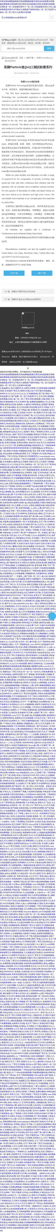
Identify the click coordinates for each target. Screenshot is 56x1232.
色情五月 (3, 1171)
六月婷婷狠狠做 (48, 579)
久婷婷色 (12, 527)
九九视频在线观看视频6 (46, 832)
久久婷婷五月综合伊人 (17, 955)
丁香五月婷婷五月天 (37, 527)
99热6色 (26, 1184)
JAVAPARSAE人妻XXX (31, 742)
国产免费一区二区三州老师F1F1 (24, 396)
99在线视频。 (33, 1173)
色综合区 (10, 1037)
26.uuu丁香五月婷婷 (11, 846)
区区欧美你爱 (41, 563)
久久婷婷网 (26, 601)
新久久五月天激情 (42, 723)
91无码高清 (39, 1078)
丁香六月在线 (47, 830)
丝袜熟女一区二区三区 (34, 464)
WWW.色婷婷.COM (45, 1171)
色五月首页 (35, 1217)
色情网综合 (42, 800)
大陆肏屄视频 (19, 1045)
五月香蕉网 (49, 884)
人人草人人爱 (35, 508)
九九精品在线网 (23, 922)
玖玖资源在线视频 (10, 1007)
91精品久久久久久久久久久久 (41, 661)
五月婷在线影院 (45, 824)
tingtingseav (42, 759)
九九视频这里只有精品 (33, 952)
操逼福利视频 (43, 931)
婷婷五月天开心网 (44, 413)
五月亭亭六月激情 (48, 492)
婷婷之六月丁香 (25, 936)
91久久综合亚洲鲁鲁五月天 (25, 966)
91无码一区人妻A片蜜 (27, 642)
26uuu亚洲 (33, 824)
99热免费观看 (47, 672)
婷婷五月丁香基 (6, 489)
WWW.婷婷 (42, 688)
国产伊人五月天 (37, 524)
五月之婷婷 (4, 1192)
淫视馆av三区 (46, 1031)
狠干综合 (29, 1132)
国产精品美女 (27, 988)
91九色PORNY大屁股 (19, 1053)
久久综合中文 (5, 571)
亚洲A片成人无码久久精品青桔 (12, 816)
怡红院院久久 (26, 756)
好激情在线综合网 (35, 1201)
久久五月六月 (42, 966)
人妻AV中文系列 (48, 549)
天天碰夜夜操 (32, 393)
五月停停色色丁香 (45, 473)
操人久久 (17, 535)
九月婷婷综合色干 (17, 1004)
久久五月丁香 (10, 445)
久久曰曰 (15, 669)
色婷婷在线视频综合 (45, 933)
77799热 (22, 710)
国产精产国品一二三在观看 (28, 734)
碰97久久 (8, 603)
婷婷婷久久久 (44, 617)
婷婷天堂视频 (32, 584)
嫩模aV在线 (17, 546)
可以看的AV (30, 794)
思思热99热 (27, 764)
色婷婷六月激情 (11, 617)
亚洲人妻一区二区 (15, 999)
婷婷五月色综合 (40, 437)
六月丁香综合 (10, 1075)
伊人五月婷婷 (15, 742)
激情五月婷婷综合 (35, 663)
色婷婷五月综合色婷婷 (16, 753)
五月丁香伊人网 (29, 1143)
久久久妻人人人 (42, 1007)
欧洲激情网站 (23, 901)
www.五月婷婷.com (47, 516)
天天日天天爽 (26, 846)
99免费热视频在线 (39, 1072)
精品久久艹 (11, 1072)
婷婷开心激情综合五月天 (45, 704)
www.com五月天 (11, 650)
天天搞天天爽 (43, 1220)
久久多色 (38, 841)
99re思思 (24, 516)
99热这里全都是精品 (42, 1029)
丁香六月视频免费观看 (24, 639)
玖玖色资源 (39, 628)
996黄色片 (4, 663)
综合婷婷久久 (13, 721)
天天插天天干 (34, 421)
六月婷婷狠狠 (16, 759)
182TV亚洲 (25, 1206)
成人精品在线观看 (31, 503)
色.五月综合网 (22, 407)
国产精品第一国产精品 (34, 781)
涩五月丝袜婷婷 (36, 972)
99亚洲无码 (48, 819)
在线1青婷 (45, 399)
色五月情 (10, 511)
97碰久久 (6, 623)
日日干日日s (12, 901)
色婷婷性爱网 (27, 1097)
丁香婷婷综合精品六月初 (18, 1031)
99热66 (33, 898)
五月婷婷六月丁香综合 (9, 707)
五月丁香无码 (49, 464)
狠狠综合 (6, 672)
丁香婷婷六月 (25, 890)
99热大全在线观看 (44, 950)
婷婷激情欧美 (6, 835)
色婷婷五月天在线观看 (24, 718)
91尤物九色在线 (16, 1135)
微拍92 (35, 912)
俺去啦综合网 (31, 590)
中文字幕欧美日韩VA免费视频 (33, 636)
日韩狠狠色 (27, 789)
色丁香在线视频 (40, 1116)
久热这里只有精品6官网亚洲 (11, 1067)
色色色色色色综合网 (42, 481)
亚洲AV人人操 (29, 1067)
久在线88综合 (37, 811)
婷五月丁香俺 (19, 688)
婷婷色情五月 (37, 445)
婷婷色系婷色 (8, 718)
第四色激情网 (5, 669)
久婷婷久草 (11, 876)
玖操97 (6, 1094)
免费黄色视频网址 (37, 402)
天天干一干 (24, 702)
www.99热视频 (38, 884)
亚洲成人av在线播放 (16, 579)
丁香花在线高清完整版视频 (33, 1070)
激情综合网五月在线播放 (37, 1127)
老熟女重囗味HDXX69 (19, 467)
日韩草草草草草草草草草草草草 (15, 448)
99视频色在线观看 (27, 633)
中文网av (15, 884)
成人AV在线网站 (33, 1051)
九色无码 (36, 1105)
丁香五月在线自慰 (44, 1143)
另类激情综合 (41, 573)
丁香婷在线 (35, 571)
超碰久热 (28, 715)
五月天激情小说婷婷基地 (36, 751)
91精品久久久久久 (10, 1081)
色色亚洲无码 (30, 1042)
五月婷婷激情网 (23, 1211)
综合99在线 (4, 582)
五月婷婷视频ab (35, 448)
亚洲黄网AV (18, 871)
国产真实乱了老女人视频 (15, 691)
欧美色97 (29, 481)
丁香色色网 (49, 546)
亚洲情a (22, 1026)
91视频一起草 (12, 854)
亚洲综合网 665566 (39, 969)
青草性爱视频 (25, 884)
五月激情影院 (13, 699)
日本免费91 (7, 462)
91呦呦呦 (4, 1141)
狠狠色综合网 (36, 1081)
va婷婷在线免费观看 (16, 628)
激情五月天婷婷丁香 (24, 415)
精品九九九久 (29, 767)
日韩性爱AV (13, 914)
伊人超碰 (36, 601)
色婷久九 (3, 642)
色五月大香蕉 (43, 407)
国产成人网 (33, 516)
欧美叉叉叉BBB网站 (8, 1225)
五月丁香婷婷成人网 (8, 1105)
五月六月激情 (46, 1048)
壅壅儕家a (30, 841)
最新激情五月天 (11, 557)
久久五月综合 (39, 415)
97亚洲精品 (4, 710)
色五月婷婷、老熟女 (43, 786)
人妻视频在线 (40, 1102)
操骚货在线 (39, 505)
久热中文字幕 (15, 582)
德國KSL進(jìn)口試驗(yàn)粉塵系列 (26, 299)
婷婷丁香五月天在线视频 (23, 434)
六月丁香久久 (10, 584)
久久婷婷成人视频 (15, 620)
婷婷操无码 (20, 423)
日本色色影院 (29, 732)
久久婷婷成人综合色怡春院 (14, 440)
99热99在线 (49, 1168)
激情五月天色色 (13, 830)
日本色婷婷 (28, 1029)
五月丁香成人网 (23, 410)
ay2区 (41, 993)
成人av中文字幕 (13, 1206)
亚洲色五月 (35, 410)
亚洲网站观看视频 (24, 445)
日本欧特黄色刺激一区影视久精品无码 (20, 426)
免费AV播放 (40, 1091)
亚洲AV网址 (5, 906)
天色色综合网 (40, 862)
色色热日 (13, 519)
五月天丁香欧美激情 (42, 838)
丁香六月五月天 (46, 538)
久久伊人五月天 (14, 852)
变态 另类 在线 (39, 451)
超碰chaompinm (42, 612)
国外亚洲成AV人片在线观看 (37, 655)
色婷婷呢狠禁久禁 (10, 647)
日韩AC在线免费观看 (46, 693)
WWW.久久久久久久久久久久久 (13, 393)
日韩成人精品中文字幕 (23, 1124)
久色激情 (31, 974)
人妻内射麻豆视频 (23, 811)
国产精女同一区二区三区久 (23, 786)
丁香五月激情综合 (31, 1135)
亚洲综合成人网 (6, 494)
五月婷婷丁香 (8, 1160)
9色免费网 (38, 797)
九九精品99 (42, 590)
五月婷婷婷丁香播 (18, 792)
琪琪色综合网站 (46, 603)
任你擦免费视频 (15, 1187)
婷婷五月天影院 (9, 410)
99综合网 (33, 407)
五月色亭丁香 (16, 533)
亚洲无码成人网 (34, 429)
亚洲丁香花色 (37, 890)
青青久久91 (14, 1094)
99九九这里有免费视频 (37, 895)
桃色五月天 (4, 519)
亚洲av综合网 (24, 917)
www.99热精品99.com (24, 772)
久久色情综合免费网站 (42, 1124)
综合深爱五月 (27, 852)
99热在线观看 (23, 1225)
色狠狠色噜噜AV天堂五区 (38, 980)
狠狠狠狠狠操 (17, 952)
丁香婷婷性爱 (37, 483)
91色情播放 (7, 1181)
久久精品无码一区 (24, 873)
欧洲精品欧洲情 (19, 453)
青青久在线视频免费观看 (38, 737)
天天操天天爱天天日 (46, 475)
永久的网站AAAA (31, 909)
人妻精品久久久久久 (25, 609)
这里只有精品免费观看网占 (20, 483)
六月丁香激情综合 (22, 644)
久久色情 (48, 524)
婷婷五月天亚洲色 (17, 1132)
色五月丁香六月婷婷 (13, 1015)
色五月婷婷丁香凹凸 (19, 824)
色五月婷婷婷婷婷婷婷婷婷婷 (37, 1004)
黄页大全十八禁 (36, 1184)
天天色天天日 (39, 718)
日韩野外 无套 (30, 473)
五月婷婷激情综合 (16, 473)
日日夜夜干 (19, 552)
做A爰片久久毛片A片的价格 (11, 1168)
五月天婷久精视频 (46, 396)
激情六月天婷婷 (29, 759)
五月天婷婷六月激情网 (38, 541)
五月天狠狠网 (29, 906)
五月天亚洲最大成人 (33, 552)
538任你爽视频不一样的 (40, 1056)
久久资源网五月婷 (20, 661)
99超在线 (16, 827)
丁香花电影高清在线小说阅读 (18, 969)
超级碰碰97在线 (25, 557)
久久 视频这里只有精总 (27, 519)
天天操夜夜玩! (19, 1181)
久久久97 (29, 628)
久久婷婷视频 (46, 1105)
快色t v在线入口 (14, 1102)
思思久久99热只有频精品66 (16, 745)
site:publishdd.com (21, 603)
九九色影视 (4, 1004)
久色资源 (3, 712)
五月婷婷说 (12, 437)
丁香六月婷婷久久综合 (17, 947)
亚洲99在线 (4, 808)
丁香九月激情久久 (41, 1086)
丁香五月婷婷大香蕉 (23, 511)
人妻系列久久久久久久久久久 (12, 1042)
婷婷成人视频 (37, 961)
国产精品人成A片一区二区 (44, 1064)
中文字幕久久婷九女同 (23, 494)
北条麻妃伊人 (17, 1059)
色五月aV (9, 554)
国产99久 (46, 508)
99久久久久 (7, 1149)
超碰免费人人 (12, 1056)
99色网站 (48, 972)
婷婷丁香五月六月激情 (9, 936)
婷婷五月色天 (22, 421)
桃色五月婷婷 (15, 601)
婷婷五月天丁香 (11, 508)
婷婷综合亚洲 (10, 404)
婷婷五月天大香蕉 (43, 865)
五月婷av (49, 860)
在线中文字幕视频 (14, 475)
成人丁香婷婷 (15, 1113)
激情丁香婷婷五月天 (46, 977)
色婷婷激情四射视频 (46, 710)
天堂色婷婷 (37, 854)
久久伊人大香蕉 (27, 505)
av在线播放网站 (9, 1211)
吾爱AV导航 (5, 560)
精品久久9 (40, 1067)
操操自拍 (27, 999)
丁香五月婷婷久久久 (23, 1061)
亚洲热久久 (37, 1138)
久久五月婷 (18, 1029)
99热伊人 (17, 887)
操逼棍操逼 (32, 710)
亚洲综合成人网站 (35, 513)
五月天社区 (18, 849)
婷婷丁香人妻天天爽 (42, 1132)
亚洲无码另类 (25, 699)
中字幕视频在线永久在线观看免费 (31, 677)
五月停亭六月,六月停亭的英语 (24, 653)
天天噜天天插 (34, 549)
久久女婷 (39, 459)
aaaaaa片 (4, 1138)
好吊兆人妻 (42, 1209)
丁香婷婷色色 (23, 1056)
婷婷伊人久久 (47, 497)
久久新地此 (28, 1078)
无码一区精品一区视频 (29, 530)
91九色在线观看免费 (26, 1007)
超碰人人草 (24, 1171)
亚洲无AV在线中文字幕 (43, 1113)
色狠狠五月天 (24, 1081)
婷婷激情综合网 (29, 832)
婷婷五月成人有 (26, 391)
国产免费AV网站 (13, 1100)
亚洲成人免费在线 (10, 1217)
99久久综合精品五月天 (40, 922)
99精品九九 (26, 1195)
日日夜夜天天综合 (25, 437)
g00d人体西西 (10, 873)
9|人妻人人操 (33, 489)
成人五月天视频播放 (26, 612)
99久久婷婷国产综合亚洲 (10, 636)
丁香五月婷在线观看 (32, 399)
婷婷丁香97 (29, 871)
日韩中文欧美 (37, 819)
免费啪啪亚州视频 (11, 1026)
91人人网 (32, 778)
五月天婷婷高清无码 (27, 650)
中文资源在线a (32, 522)
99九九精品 (7, 524)
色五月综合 (4, 702)
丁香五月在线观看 (27, 459)
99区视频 (48, 887)
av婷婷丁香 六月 (40, 712)
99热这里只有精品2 (41, 756)
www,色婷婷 (5, 590)
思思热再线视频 (25, 854)
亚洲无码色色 (37, 669)
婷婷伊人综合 (26, 827)
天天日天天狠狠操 (24, 1119)
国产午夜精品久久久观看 (27, 800)
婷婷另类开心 (44, 696)
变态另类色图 (12, 991)
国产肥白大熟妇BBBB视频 (38, 882)
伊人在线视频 (25, 669)
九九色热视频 (28, 892)
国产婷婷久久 (49, 486)
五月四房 (21, 413)
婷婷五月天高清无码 (41, 846)
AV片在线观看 (8, 903)
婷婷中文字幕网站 (40, 1119)
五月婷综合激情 (28, 1102)
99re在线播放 (28, 546)
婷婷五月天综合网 (37, 1225)
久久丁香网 (18, 813)
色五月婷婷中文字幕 (32, 593)
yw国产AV (12, 1086)
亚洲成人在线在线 (22, 972)
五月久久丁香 (38, 887)
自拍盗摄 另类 (40, 1097)
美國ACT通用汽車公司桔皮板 (23, 291)
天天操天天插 (39, 822)
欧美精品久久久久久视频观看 (22, 704)
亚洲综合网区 (22, 443)
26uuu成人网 (33, 745)
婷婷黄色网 (20, 802)
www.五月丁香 (18, 715)
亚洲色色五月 (45, 734)
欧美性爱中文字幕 (19, 1173)
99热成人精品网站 (15, 1078)
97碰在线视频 (15, 789)
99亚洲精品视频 (14, 1190)
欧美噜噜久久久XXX (25, 862)
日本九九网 (17, 835)
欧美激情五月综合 (47, 813)
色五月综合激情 (11, 917)
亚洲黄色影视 (10, 680)
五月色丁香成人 (36, 1089)
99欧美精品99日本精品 (12, 497)
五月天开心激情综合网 (16, 996)
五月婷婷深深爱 (28, 942)
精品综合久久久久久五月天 (16, 1203)
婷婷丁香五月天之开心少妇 (35, 1228)
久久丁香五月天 (35, 805)
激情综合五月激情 (20, 462)
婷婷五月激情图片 (33, 579)
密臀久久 (40, 650)
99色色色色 (4, 1053)
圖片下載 (42, 273)
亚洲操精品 (14, 702)
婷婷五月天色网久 (26, 838)
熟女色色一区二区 (39, 999)
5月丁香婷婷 (10, 486)
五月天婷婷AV (21, 513)
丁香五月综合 (27, 595)
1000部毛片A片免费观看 (27, 680)
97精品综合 (44, 1192)
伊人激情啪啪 (39, 852)
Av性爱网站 (34, 1192)
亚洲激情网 (7, 683)
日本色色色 (39, 546)
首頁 (21, 58)
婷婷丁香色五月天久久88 (44, 1045)
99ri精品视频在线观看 (24, 631)
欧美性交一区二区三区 (19, 805)
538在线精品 (49, 1222)
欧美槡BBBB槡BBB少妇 (33, 1222)
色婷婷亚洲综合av (21, 843)
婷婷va (18, 942)
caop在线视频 (15, 658)
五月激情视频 (27, 1116)
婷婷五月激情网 (17, 906)
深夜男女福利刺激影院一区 (14, 522)
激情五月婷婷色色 (33, 404)
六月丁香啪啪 (48, 1138)
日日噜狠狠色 (27, 797)
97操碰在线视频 (35, 658)
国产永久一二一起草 (17, 1051)
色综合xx (29, 1064)
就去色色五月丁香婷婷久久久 (42, 1040)
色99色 (33, 1171)
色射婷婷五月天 (49, 1002)
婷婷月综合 (45, 601)
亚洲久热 (29, 1045)
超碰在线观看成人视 (35, 985)
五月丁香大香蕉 (9, 775)
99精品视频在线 (40, 1160)
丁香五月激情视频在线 (29, 721)
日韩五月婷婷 (21, 1091)
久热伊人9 (47, 1206)
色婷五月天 (48, 753)
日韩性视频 (27, 1021)
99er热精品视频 (40, 1154)
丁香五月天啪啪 (18, 1064)
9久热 (44, 742)
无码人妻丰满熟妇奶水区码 (39, 418)
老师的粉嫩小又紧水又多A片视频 (40, 903)
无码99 (19, 486)
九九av (34, 535)
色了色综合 (14, 459)
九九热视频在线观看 (11, 516)
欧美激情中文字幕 (25, 712)
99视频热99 (30, 573)
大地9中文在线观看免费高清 (30, 598)
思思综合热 (10, 1002)
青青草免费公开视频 (43, 674)
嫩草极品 (34, 702)
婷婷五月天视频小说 (16, 841)
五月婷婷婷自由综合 (37, 991)
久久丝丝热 (4, 601)
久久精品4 (7, 895)
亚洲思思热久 (45, 1018)
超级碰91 (34, 993)
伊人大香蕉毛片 (30, 1209)
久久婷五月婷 (35, 843)
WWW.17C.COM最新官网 (21, 560)
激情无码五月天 (44, 958)
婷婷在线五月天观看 (30, 623)
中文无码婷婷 (19, 726)
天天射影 (35, 538)
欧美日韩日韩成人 (17, 794)
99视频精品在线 (25, 451)
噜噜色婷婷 (16, 623)
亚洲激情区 (19, 781)
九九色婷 (18, 554)
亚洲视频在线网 (39, 715)
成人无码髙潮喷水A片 (21, 492)
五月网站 (30, 1026)
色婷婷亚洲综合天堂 (36, 1151)
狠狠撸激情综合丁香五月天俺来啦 (34, 729)
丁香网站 (31, 1091)
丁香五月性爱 (43, 680)
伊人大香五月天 (39, 494)
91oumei (27, 912)
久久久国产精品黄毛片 (21, 571)
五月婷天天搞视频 (19, 1201)
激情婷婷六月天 (24, 740)
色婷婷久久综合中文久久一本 (40, 748)
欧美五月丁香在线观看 (43, 595)
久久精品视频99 (41, 1026)
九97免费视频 (42, 426)
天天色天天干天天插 (13, 1097)
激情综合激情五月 (12, 931)
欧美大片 (19, 1010)
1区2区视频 (13, 1157)
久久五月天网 (48, 805)
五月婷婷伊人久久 (14, 988)
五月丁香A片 (33, 696)
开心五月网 (16, 1198)
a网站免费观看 (16, 1021)
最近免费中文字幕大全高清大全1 (16, 993)
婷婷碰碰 (43, 683)
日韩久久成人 (20, 903)
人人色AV (38, 892)
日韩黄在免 (17, 683)
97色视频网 (21, 958)
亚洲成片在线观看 (19, 895)
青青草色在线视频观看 (12, 1070)
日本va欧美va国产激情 (43, 1075)
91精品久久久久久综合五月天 (12, 464)
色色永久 (47, 1184)
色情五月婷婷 (22, 541)
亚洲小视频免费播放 (42, 685)
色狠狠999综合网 (7, 552)
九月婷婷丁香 (39, 772)
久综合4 (47, 1061)
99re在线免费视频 (24, 1072)
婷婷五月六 (9, 1061)
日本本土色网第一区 (40, 1111)
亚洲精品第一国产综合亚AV (37, 726)
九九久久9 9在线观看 (18, 663)
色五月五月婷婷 (24, 1214)
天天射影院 (7, 1130)
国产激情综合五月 (14, 563)
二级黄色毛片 (36, 1206)
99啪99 (11, 772)
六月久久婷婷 (17, 1146)
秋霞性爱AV (39, 1157)
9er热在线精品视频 (26, 860)
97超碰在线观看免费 (30, 1187)
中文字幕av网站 (9, 407)
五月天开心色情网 (42, 609)
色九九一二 (4, 742)
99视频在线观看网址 (23, 770)
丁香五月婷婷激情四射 (27, 977)
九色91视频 (11, 985)
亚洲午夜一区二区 (12, 1111)
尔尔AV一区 (31, 413)
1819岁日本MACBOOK (12, 892)
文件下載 (14, 273)
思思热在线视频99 (40, 936)
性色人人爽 (14, 729)
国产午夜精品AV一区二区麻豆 (35, 533)
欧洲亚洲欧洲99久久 (28, 931)
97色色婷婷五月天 (40, 789)
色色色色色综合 (43, 653)
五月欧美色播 (27, 1154)
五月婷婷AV (31, 950)
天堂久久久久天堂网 (30, 1018)
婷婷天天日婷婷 (21, 778)
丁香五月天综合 (30, 849)
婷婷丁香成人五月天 (32, 620)
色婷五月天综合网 (24, 1105)
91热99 (11, 614)
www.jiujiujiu (45, 456)
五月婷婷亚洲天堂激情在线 (32, 1100)
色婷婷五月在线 (18, 1023)
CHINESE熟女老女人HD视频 (37, 691)
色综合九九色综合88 (11, 1179)
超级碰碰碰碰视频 (12, 685)
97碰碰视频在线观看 (22, 478)
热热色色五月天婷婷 (21, 524)
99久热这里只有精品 (15, 593)
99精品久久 (33, 617)
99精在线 (6, 533)
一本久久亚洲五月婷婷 (32, 497)
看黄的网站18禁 (9, 1121)
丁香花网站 (20, 822)
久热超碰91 (4, 388)
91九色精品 (20, 950)
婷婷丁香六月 (12, 1214)
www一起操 (16, 982)
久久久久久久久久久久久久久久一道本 (28, 1012)
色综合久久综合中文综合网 (33, 606)
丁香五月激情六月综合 (19, 1192)
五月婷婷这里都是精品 (40, 868)
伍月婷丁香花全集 (47, 587)
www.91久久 (48, 666)
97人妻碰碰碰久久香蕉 (44, 633)
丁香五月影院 (31, 440)
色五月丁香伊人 (32, 1023)
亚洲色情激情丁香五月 (38, 1053)
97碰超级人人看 (26, 685)
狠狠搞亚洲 (4, 467)
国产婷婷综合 (8, 778)
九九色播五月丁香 (23, 783)
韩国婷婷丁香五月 (27, 925)
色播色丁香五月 (9, 800)
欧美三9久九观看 (13, 505)
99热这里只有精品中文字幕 (41, 1121)
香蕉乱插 (15, 890)
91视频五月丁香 (42, 1059)
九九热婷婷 (35, 492)
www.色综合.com (7, 1048)
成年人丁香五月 (19, 1127)
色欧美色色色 (13, 1171)
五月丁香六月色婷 (7, 549)
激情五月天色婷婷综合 (40, 783)
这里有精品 (18, 732)
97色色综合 (23, 617)
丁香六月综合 (12, 456)
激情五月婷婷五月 (22, 1089)
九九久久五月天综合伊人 (33, 1168)
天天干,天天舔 (21, 429)
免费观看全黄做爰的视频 (13, 963)
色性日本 (32, 443)
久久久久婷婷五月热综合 (44, 639)
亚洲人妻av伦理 (45, 584)
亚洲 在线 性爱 (30, 1146)
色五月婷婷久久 (20, 418)
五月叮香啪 (34, 587)
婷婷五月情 (9, 857)
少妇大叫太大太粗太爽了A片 (26, 625)
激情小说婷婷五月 (14, 1154)
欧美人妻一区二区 (15, 399)
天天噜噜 (28, 1138)
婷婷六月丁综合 (44, 802)
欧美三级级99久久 (39, 857)
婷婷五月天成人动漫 (34, 753)
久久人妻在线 (37, 1061)
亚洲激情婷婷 (48, 1190)
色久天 (43, 1179)
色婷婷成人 (7, 1127)
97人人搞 (10, 429)
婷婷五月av (27, 835)
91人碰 (13, 1119)
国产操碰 (14, 808)
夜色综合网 (11, 1176)
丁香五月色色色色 (45, 849)
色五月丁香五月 (33, 955)
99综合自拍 (36, 830)
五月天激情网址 (42, 767)
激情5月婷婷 (18, 503)
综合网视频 (12, 860)
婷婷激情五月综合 (23, 538)
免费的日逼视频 (11, 740)
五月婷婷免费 (41, 388)
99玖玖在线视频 (39, 560)
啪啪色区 (51, 563)
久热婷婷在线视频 (34, 792)
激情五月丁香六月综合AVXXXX (27, 1048)
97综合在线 (7, 661)
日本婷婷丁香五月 (12, 391)
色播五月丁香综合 (16, 1138)
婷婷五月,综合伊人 (30, 683)
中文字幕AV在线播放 (42, 391)
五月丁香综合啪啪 (7, 565)
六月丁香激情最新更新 (30, 470)
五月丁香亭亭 (34, 1031)
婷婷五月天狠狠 (39, 1021)
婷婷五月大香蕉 (15, 1143)
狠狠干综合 (26, 1015)
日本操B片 (42, 947)
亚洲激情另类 (29, 1162)
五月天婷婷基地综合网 (12, 1018)
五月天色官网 (19, 481)
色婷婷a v (21, 404)
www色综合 (25, 830)
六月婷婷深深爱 (9, 543)
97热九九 (6, 792)
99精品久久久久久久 (20, 587)
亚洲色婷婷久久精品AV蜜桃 (23, 879)
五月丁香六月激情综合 (16, 655)
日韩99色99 (39, 871)
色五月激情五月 (16, 388)
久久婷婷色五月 (6, 478)
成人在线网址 (8, 1089)
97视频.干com (10, 609)
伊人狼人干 (11, 958)
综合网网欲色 (44, 702)
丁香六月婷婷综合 (7, 767)
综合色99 (29, 822)
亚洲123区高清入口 (25, 568)
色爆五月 (44, 1181)
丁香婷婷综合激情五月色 (43, 827)
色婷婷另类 (40, 794)
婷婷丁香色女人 (42, 1130)
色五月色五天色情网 (43, 1149)
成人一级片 (34, 603)
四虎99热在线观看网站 (33, 963)
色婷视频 (3, 399)
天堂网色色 (39, 423)
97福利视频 (43, 1083)
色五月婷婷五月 (35, 467)
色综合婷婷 (7, 453)
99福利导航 (20, 1165)
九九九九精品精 (6, 887)
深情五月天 (33, 462)
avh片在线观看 (45, 912)
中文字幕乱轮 (31, 802)
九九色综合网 (28, 944)
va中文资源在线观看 (23, 857)
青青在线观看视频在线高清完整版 (28, 1108)
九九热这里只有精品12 (9, 633)
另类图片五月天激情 (15, 1162)
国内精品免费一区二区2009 (37, 996)
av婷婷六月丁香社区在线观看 (24, 693)
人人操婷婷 (39, 860)
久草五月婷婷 (27, 1113)
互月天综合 (21, 584)
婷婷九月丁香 (27, 1198)
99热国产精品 (44, 909)
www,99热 (50, 631)
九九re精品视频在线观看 (32, 1190)
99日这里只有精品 (26, 1141)
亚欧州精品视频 (20, 489)
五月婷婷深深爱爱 (36, 808)
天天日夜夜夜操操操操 (42, 835)
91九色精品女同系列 (38, 901)
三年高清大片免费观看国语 (42, 707)
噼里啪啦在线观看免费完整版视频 (16, 666)
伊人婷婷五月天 (39, 873)
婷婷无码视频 (12, 838)
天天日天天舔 (21, 737)
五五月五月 (7, 928)
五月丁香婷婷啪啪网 (25, 1075)
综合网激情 (25, 868)
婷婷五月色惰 (12, 451)
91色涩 (25, 658)
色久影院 (16, 470)
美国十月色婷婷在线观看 (44, 568)
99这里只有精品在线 (28, 500)
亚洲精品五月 (31, 688)
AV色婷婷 (44, 410)
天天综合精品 (16, 832)
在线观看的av (8, 573)
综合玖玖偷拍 (26, 762)
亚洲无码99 (7, 503)
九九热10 (26, 982)
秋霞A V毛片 (32, 958)
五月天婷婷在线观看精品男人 (34, 582)
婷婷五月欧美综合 (7, 423)
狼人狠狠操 (12, 1034)
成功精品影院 (39, 631)
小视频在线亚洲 (28, 865)
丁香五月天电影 (42, 1162)
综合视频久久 (9, 538)
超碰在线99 (23, 991)
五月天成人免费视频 (13, 920)
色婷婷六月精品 (29, 933)
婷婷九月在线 (15, 1116)
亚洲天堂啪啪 (10, 443)
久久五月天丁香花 (36, 876)
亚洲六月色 (32, 947)
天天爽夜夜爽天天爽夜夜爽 (43, 557)
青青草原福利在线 (19, 974)
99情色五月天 (8, 781)
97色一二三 (42, 440)
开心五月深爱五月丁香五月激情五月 (30, 614)
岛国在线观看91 (47, 421)
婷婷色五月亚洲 (40, 434)
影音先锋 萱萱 (40, 565)
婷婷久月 (41, 647)
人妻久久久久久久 (31, 813)
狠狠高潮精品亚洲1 (30, 920)
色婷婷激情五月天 (7, 1091)
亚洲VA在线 (40, 879)
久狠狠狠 (19, 767)
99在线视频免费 (45, 489)
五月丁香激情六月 (34, 453)
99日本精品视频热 (12, 762)
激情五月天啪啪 (40, 1198)
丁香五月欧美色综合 (44, 942)
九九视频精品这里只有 (25, 565)
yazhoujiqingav (23, 1121)
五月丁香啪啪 (28, 674)
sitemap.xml (45, 357)
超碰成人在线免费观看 (12, 797)
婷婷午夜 (35, 1179)
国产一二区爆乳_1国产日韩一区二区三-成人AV (28, 576)
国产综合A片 (26, 1179)
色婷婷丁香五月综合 (11, 530)
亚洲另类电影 (23, 508)
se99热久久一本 (13, 1195)
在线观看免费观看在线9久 (43, 764)
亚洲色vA (12, 922)
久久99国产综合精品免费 (33, 486)
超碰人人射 (12, 1040)
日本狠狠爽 (19, 573)
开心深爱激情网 (14, 865)
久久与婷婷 (47, 1081)
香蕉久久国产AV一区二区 (29, 914)
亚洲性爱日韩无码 (26, 1157)
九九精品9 (12, 712)
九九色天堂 (12, 642)
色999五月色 (18, 928)
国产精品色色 (8, 631)
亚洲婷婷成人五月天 (13, 606)
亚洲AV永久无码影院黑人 (28, 456)
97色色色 (43, 554)
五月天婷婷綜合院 (19, 696)
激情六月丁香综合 (35, 1203)
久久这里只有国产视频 (42, 1037)
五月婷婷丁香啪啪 (46, 462)
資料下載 (29, 58)
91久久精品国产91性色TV (42, 478)
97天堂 (15, 1220)
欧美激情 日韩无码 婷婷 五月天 (31, 1034)
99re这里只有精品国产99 (17, 748)
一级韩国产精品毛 (19, 882)
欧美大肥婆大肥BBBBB (27, 647)
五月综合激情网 (22, 549)
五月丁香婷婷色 (43, 642)
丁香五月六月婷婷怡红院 (21, 961)
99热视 (29, 816)
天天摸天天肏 (8, 513)
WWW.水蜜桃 (21, 980)
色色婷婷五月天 (44, 535)
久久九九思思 (12, 977)
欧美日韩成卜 (49, 1089)
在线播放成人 (28, 723)
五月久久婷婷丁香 (22, 898)
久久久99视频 (24, 707)
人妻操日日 (36, 1015)
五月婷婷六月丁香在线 (28, 1220)
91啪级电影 (17, 933)
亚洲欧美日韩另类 (29, 475)
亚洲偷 (35, 770)
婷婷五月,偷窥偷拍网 (23, 1037)
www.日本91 (35, 644)
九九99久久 (21, 985)
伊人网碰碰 (20, 1002)
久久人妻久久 (40, 944)
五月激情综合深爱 (23, 939)
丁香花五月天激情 (39, 1094)
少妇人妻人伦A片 (18, 590)
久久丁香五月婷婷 (42, 1141)
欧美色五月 (49, 1165)
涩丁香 (29, 1002)
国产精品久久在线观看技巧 (24, 1130)
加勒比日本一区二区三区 (34, 1010)
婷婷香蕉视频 (5, 696)
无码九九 (51, 1102)
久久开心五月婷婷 (7, 980)
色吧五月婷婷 (29, 388)
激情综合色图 (44, 623)
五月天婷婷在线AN (30, 554)
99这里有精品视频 (15, 1222)
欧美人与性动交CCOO (26, 775)
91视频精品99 (36, 917)
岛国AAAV (30, 423)
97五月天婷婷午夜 (21, 402)
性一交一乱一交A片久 (32, 672)
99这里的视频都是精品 (21, 819)
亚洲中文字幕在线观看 (24, 1160)
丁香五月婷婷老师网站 (35, 1165)
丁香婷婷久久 (21, 1151)
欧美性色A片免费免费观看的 (43, 740)
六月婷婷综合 (29, 1059)
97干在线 (26, 535)
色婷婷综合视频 (11, 612)
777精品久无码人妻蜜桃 (12, 723)
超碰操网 (41, 500)
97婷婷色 (7, 819)
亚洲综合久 (37, 1002)
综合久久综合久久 (14, 764)
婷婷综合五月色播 (40, 762)
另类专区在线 (22, 876)
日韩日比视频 (22, 527)
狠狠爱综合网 (36, 666)
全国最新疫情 (13, 925)
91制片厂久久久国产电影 (23, 1149)
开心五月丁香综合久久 (28, 1083)
